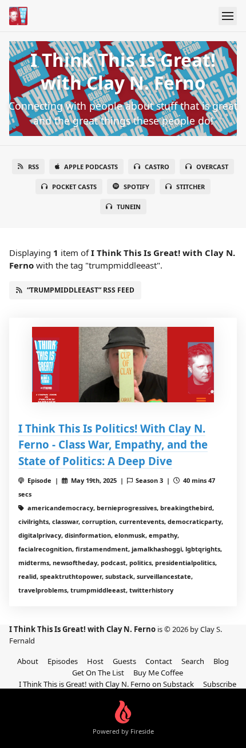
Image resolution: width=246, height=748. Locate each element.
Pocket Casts (74, 186)
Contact (158, 661)
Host (95, 661)
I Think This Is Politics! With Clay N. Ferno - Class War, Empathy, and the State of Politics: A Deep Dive (113, 444)
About (27, 661)
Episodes (62, 661)
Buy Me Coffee (158, 672)
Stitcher (190, 186)
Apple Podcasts (91, 166)
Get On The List (98, 672)
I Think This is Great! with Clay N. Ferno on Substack (106, 684)
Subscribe (219, 684)
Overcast (212, 166)
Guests (124, 661)
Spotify (136, 186)
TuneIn (129, 206)
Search (192, 661)
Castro (157, 166)
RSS (33, 166)
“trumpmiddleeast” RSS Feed (80, 290)
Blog (221, 661)
